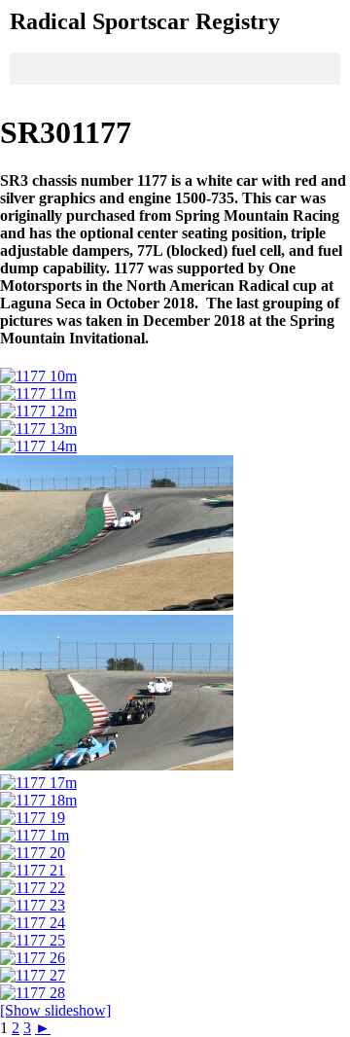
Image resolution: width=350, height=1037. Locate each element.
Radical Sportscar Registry (145, 21)
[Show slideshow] (55, 1010)
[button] (175, 69)
